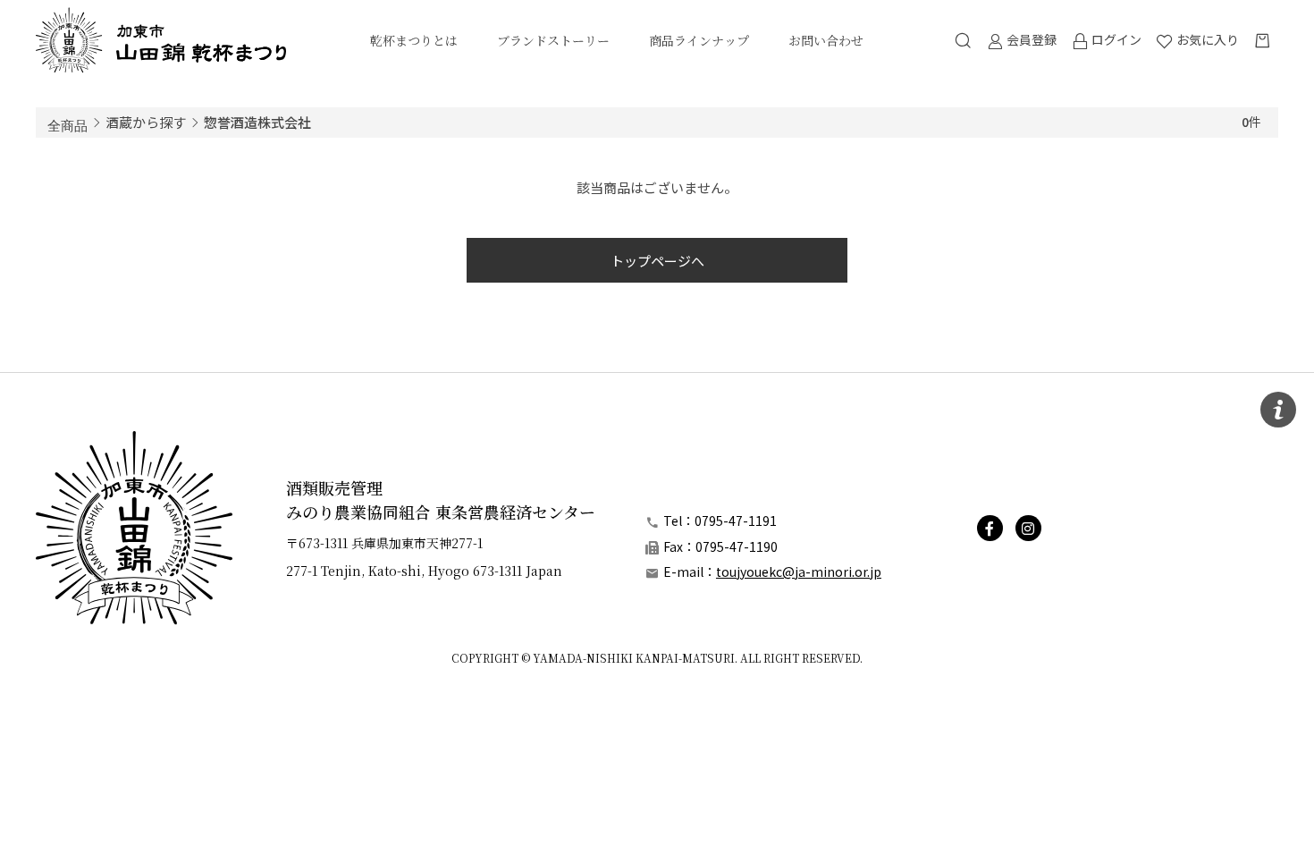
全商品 (67, 124)
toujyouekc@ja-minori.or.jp (798, 571)
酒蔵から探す (145, 122)
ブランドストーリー (553, 40)
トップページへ (657, 260)
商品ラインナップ (699, 40)
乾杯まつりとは (414, 40)
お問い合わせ (825, 40)
